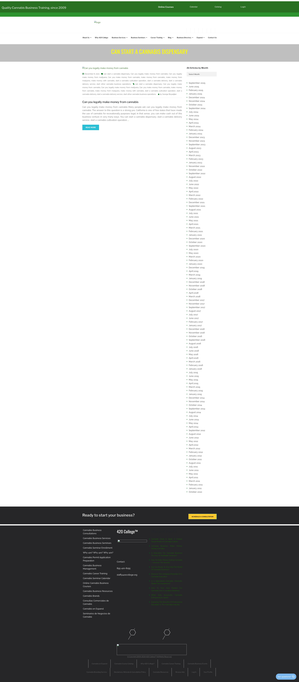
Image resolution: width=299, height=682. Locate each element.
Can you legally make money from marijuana (120, 87)
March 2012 (194, 448)
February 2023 (196, 159)
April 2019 (193, 271)
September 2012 (197, 430)
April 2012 (193, 445)
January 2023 (195, 162)
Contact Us (212, 38)
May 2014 (193, 423)
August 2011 (195, 463)
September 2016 (197, 340)
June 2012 (194, 437)
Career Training (157, 38)
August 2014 (195, 412)
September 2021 (197, 206)
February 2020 (196, 260)
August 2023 (195, 148)
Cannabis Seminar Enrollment (97, 548)
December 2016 (197, 329)
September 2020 (197, 246)
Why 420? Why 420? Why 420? (98, 552)
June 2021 (194, 217)
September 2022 (197, 173)
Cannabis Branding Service (97, 672)
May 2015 (193, 379)
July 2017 (193, 314)
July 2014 (193, 416)
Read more (91, 127)
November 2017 (197, 303)
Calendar (194, 7)
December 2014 (197, 398)
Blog (169, 38)
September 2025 (197, 83)
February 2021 (196, 231)
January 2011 (195, 488)
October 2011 (195, 459)
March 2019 (194, 275)
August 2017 (195, 311)
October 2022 (195, 170)
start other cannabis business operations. (114, 84)
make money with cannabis (102, 81)
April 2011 (193, 477)
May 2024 (193, 119)
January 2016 (195, 369)
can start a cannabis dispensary (117, 74)
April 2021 (193, 224)
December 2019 (197, 267)
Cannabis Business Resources (98, 591)
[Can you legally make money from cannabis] (105, 68)
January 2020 (195, 264)
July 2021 (193, 213)
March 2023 (194, 155)
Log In (194, 672)
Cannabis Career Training (95, 573)
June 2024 (194, 115)
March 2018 (194, 296)
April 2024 (194, 123)
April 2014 (193, 427)
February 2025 (196, 90)
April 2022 (194, 191)
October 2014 (195, 405)
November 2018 (197, 285)
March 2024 (194, 126)
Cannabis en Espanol (93, 609)
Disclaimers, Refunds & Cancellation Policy (130, 672)
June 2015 (194, 376)
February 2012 (196, 452)
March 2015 (194, 387)
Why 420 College (101, 38)
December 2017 (197, 300)
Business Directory (184, 38)
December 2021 (197, 202)
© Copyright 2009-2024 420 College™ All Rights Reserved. (149, 657)
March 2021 (194, 227)
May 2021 (193, 220)
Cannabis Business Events (197, 664)
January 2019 (195, 278)
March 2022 (194, 195)
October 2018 (195, 289)
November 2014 (197, 401)
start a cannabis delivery (157, 81)
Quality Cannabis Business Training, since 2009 (34, 7)
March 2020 (195, 256)
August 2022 (195, 177)
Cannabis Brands (91, 596)
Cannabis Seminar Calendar (96, 578)
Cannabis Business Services (96, 538)
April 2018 (193, 293)
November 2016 (197, 332)
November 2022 (197, 166)
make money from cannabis (153, 77)
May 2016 (193, 354)
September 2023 (197, 144)
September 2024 (197, 108)
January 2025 (195, 94)
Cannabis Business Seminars (97, 543)
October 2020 (195, 242)
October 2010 (195, 492)
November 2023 (197, 141)
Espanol (200, 38)
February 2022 (196, 199)
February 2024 (196, 130)
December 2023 (197, 137)
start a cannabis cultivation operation (131, 81)
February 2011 (196, 484)
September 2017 (197, 307)
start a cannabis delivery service (110, 94)
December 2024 (197, 97)
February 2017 (196, 322)
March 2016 (194, 361)
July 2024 (193, 112)
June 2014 (194, 419)
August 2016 (195, 343)
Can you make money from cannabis (124, 77)
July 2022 (193, 180)
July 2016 (193, 347)
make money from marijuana (107, 91)
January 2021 (195, 235)
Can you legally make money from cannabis (149, 74)
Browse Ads (180, 672)
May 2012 (193, 441)
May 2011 (193, 474)
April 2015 (193, 383)
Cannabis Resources (160, 672)
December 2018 (197, 282)
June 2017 (194, 318)
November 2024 (197, 101)
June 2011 (194, 470)
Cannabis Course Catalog (123, 664)
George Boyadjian (169, 94)
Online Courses (166, 7)
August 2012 (195, 434)
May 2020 (193, 253)
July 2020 (193, 249)
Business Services (119, 38)
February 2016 (196, 365)
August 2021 (195, 209)
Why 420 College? (147, 664)
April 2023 (194, 151)
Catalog (218, 7)
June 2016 (194, 351)
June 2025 (194, 86)
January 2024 (195, 133)
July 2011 (193, 466)
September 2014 (197, 408)
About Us (85, 38)
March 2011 (194, 481)
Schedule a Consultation (202, 517)
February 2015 (196, 390)
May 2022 (193, 188)
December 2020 (197, 238)
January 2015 (195, 394)
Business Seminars (138, 38)
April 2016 (193, 358)
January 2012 (195, 455)
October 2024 (195, 104)
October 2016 (195, 336)
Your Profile (208, 672)
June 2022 (194, 184)
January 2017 (195, 325)
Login (243, 7)
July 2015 (193, 372)
